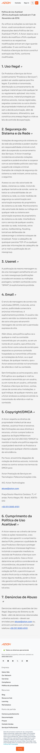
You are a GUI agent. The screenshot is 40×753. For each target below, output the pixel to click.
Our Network (6, 675)
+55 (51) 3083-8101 (10, 507)
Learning (5, 701)
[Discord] (27, 661)
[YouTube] (13, 661)
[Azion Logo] (6, 3)
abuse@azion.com (10, 488)
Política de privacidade (10, 685)
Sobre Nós (6, 672)
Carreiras (5, 679)
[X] (17, 661)
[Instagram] (22, 661)
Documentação (7, 717)
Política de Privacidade (10, 744)
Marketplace (6, 705)
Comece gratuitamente (10, 714)
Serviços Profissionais (10, 727)
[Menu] (36, 3)
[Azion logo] (20, 644)
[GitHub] (3, 661)
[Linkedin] (8, 661)
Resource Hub (7, 698)
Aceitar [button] (20, 749)
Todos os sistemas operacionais (17, 650)
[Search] (32, 3)
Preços (4, 721)
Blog (3, 695)
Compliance (6, 682)
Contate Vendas (7, 724)
